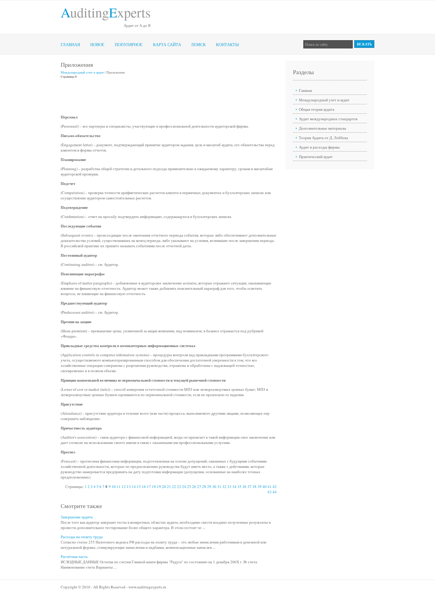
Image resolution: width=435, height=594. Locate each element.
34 (234, 486)
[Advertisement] (168, 96)
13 (129, 486)
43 (270, 491)
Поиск (198, 44)
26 (194, 486)
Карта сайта (167, 44)
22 (174, 486)
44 (275, 491)
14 (134, 486)
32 (224, 486)
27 (199, 486)
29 (209, 486)
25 (189, 486)
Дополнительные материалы (322, 128)
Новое (97, 44)
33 (229, 486)
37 (249, 486)
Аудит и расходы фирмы (319, 147)
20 (164, 486)
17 (149, 486)
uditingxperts (106, 12)
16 (144, 486)
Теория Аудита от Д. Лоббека (323, 137)
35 (239, 486)
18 (154, 486)
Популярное (129, 44)
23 (179, 486)
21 (169, 486)
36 (244, 486)
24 (184, 486)
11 (119, 486)
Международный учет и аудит (82, 72)
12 (124, 486)
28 (204, 486)
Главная (70, 44)
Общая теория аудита (316, 109)
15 (139, 486)
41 (270, 486)
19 (159, 486)
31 (219, 486)
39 (259, 486)
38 (254, 486)
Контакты (227, 44)
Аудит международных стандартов (328, 118)
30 (214, 486)
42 (275, 486)
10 (114, 486)
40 (264, 486)
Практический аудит (316, 156)
